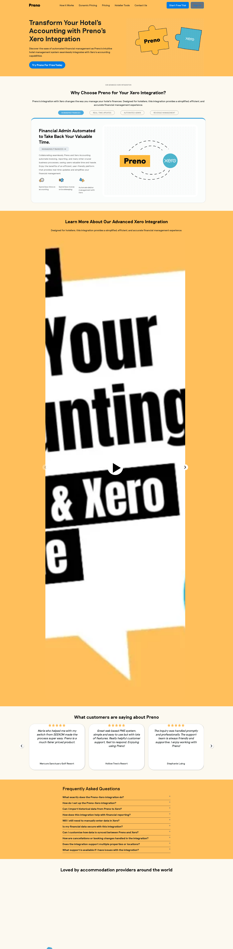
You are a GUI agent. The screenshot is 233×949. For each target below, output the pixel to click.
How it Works (67, 5)
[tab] (71, 112)
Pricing (106, 5)
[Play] (115, 467)
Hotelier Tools (122, 5)
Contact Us (141, 5)
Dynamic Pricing (88, 5)
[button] (45, 467)
